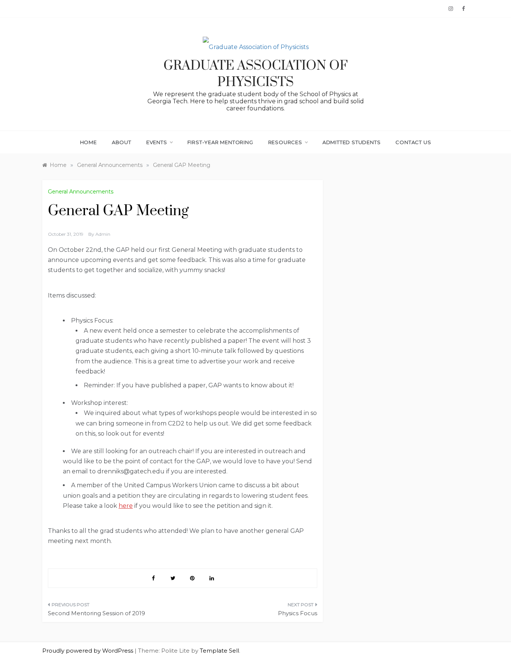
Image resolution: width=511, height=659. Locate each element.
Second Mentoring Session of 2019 (96, 613)
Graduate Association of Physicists (255, 74)
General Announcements (80, 191)
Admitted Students (351, 142)
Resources (285, 142)
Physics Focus (297, 613)
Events (156, 142)
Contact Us (413, 142)
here (126, 505)
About (121, 142)
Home (88, 142)
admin (102, 234)
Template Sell (219, 650)
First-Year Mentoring (220, 142)
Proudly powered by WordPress (88, 650)
